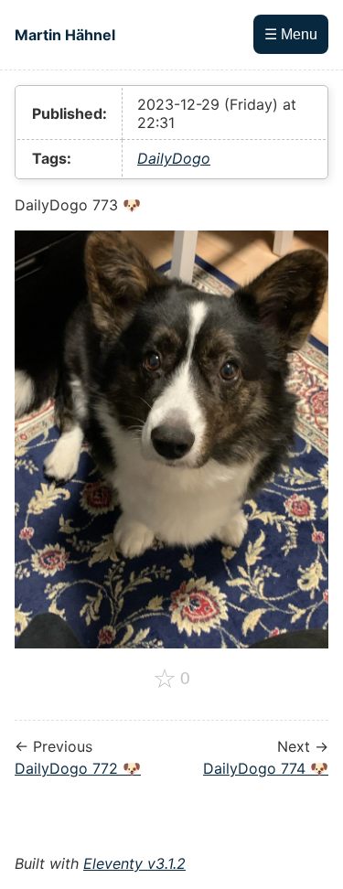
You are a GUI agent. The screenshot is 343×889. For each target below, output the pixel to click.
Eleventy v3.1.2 (134, 863)
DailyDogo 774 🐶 (265, 768)
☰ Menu (290, 34)
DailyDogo (173, 158)
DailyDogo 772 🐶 (78, 768)
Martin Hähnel (65, 35)
